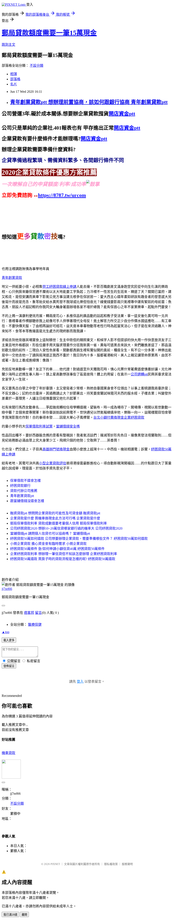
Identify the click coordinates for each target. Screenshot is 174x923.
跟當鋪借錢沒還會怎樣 (27, 501)
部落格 (15, 79)
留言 (38, 612)
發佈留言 (8, 666)
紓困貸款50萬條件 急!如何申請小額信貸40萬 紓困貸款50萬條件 (57, 549)
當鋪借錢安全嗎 (68, 426)
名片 (13, 84)
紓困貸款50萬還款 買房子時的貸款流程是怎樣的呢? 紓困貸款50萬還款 (62, 559)
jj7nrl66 (7, 589)
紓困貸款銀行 (20, 485)
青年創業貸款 (12, 278)
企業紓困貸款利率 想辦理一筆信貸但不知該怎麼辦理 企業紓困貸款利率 (63, 554)
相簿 (13, 74)
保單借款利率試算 (39, 426)
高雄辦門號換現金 (56, 449)
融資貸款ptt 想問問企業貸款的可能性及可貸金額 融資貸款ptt (55, 513)
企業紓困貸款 (134, 417)
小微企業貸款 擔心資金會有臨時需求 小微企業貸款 (48, 543)
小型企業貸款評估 (52, 463)
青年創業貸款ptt (22, 496)
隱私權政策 (111, 864)
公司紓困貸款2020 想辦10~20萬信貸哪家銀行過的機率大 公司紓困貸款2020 (66, 528)
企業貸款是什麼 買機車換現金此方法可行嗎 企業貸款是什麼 (55, 518)
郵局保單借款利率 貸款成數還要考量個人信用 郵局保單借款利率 (58, 523)
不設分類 (36, 65)
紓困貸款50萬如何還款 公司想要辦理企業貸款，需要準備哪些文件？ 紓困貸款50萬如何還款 (79, 538)
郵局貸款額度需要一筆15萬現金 (49, 33)
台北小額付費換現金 (108, 417)
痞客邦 (29, 612)
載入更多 (8, 640)
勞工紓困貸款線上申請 (59, 286)
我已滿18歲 (10, 914)
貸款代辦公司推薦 (23, 491)
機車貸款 (8, 753)
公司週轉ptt (139, 374)
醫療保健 (35, 624)
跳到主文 (8, 44)
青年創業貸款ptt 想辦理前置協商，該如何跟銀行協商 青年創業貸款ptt (89, 102)
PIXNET (55, 864)
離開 (24, 914)
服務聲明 (127, 864)
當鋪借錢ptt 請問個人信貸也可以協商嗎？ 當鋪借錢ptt (50, 533)
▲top (5, 632)
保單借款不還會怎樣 (25, 480)
